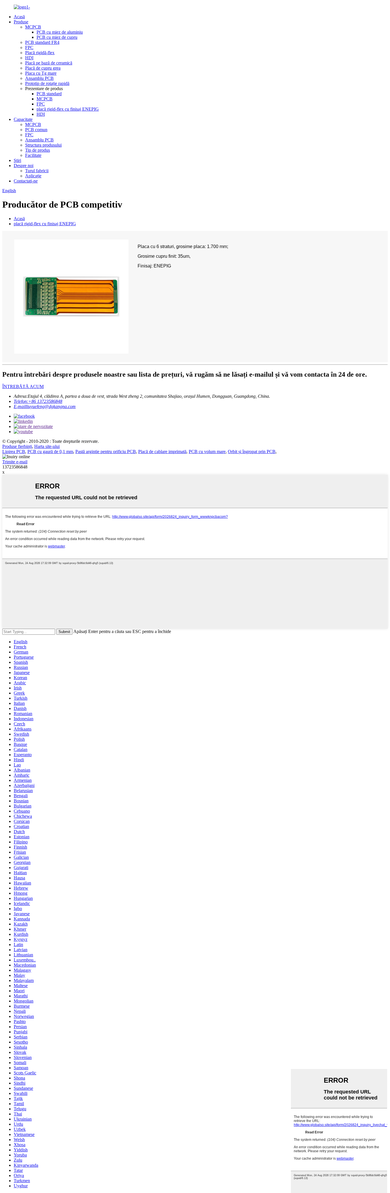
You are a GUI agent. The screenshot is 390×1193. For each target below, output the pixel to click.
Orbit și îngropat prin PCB (252, 451)
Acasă (19, 16)
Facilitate (33, 155)
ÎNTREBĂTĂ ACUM (23, 386)
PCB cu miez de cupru (57, 37)
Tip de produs (37, 150)
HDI (29, 57)
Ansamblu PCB (39, 78)
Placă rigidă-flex (40, 52)
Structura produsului (43, 145)
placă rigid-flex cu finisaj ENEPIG (68, 109)
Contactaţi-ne (26, 180)
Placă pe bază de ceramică (48, 62)
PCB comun (36, 129)
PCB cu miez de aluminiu (60, 32)
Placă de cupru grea (43, 68)
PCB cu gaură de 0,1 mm (50, 451)
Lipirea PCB (13, 451)
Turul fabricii (37, 170)
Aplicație (33, 175)
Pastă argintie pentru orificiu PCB (105, 451)
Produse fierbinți (17, 446)
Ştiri (17, 160)
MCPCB (33, 27)
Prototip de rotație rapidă (47, 83)
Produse (21, 21)
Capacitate (23, 119)
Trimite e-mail (14, 461)
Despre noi (23, 165)
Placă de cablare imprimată (162, 451)
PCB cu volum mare (207, 451)
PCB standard (49, 93)
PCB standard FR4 (42, 42)
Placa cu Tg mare (41, 73)
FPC (29, 47)
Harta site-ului (47, 446)
